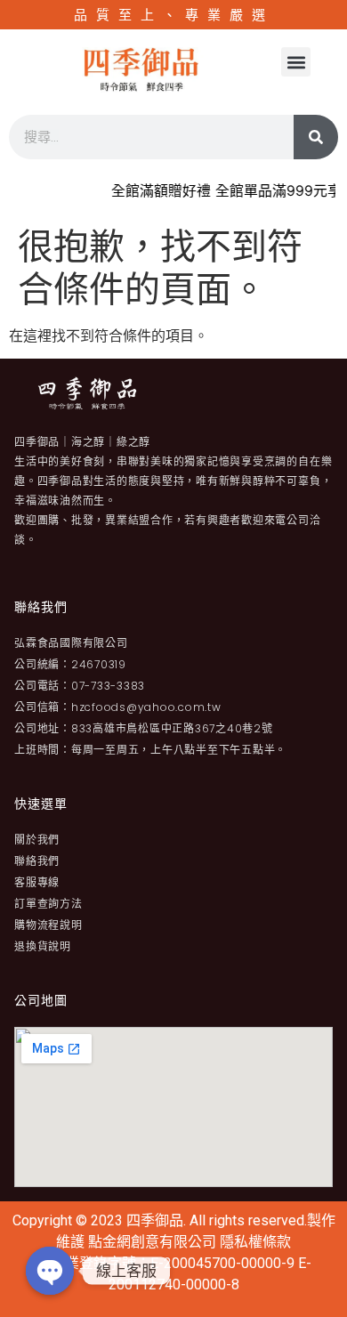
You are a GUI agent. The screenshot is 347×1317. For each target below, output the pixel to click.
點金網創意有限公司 (154, 1241)
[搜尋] (316, 137)
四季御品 (154, 1220)
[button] (296, 62)
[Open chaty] (50, 1271)
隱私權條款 (255, 1241)
